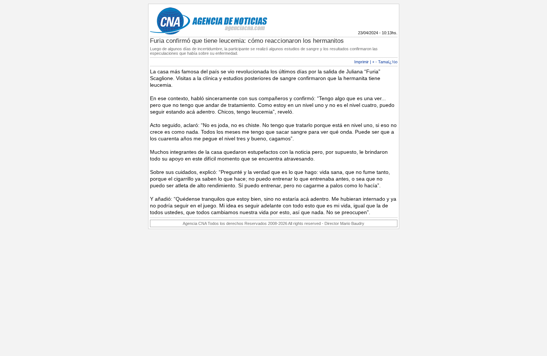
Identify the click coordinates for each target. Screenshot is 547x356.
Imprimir (361, 62)
